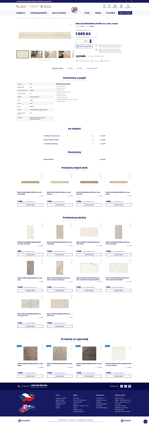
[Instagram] (126, 386)
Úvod (17, 18)
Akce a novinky (59, 13)
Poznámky (80, 68)
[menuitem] (22, 54)
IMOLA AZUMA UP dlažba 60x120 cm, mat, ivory (59, 315)
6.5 (31, 113)
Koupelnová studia (61, 398)
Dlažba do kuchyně (35, 119)
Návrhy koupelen (77, 402)
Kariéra (58, 407)
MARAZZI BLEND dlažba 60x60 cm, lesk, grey (60, 364)
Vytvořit (102, 159)
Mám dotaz (107, 61)
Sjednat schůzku (125, 13)
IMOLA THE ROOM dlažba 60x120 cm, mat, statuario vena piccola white (88, 279)
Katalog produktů (38, 13)
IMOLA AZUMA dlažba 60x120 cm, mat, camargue (59, 243)
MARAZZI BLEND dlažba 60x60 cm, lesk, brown (89, 364)
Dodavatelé (99, 406)
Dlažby (44, 18)
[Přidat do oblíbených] (42, 175)
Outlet (75, 407)
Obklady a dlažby (36, 18)
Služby (98, 13)
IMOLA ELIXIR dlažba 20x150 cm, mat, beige (118, 193)
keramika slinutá (34, 97)
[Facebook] (122, 386)
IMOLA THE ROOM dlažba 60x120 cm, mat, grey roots (29, 315)
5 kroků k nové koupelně (79, 400)
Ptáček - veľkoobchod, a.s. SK (123, 402)
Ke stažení (70, 68)
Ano (31, 93)
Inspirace (20, 13)
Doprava (75, 404)
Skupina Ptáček (60, 400)
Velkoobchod (99, 398)
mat (31, 103)
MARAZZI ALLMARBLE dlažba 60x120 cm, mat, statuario (29, 243)
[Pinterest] (129, 386)
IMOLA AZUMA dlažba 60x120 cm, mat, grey (30, 279)
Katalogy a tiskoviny (78, 411)
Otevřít (103, 136)
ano (31, 87)
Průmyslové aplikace (101, 404)
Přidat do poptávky (85, 46)
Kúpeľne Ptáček (119, 398)
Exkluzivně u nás (77, 409)
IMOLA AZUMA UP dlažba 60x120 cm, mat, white (88, 243)
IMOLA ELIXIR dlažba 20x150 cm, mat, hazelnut (88, 193)
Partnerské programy (102, 407)
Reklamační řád (119, 409)
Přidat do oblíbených (84, 61)
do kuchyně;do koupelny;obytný (38, 109)
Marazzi (41, 245)
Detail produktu (30, 205)
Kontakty (110, 13)
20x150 (32, 90)
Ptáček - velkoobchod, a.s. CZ (123, 400)
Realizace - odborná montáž (81, 406)
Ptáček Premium (60, 404)
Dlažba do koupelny (39, 117)
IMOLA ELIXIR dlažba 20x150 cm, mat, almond (59, 193)
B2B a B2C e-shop (60, 402)
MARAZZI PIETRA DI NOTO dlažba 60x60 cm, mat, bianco (118, 364)
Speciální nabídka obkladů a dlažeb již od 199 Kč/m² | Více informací (34, 1)
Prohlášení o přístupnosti (121, 407)
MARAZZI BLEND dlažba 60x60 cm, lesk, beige (30, 364)
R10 (31, 84)
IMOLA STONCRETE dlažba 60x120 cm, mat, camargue (118, 243)
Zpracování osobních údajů (122, 411)
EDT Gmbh (118, 404)
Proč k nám (76, 398)
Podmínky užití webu (120, 406)
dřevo (31, 100)
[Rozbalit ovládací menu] (145, 422)
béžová (32, 106)
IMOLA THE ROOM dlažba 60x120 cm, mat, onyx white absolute (117, 279)
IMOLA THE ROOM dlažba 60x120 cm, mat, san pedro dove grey (59, 279)
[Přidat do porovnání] (42, 177)
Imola (82, 26)
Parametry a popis (57, 68)
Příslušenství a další (92, 68)
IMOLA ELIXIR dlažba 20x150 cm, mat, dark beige (30, 193)
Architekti (98, 402)
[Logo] (74, 10)
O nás (87, 13)
